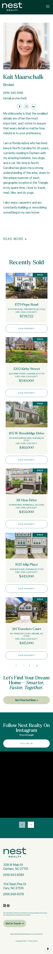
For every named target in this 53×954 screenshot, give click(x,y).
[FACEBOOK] (19, 106)
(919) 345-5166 (13, 93)
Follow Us (26, 743)
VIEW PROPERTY (26, 328)
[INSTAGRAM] (26, 106)
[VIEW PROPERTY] (26, 326)
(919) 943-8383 (13, 875)
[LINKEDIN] (33, 106)
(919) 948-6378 (13, 894)
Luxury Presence (37, 934)
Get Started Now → (26, 700)
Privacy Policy (33, 941)
